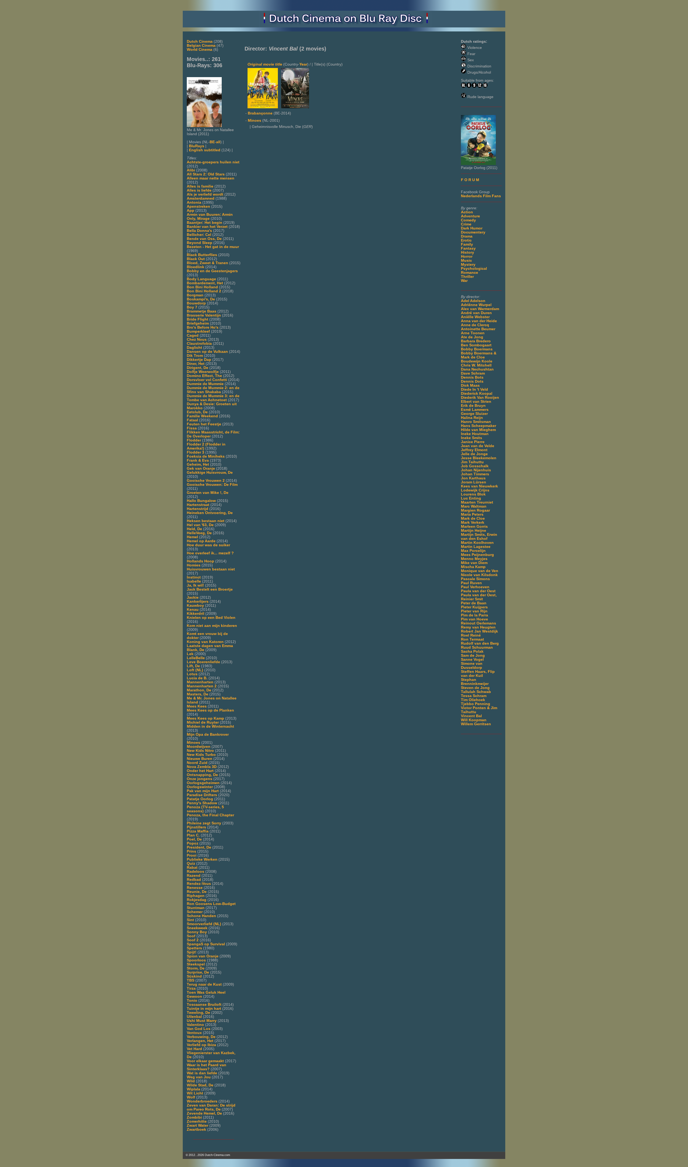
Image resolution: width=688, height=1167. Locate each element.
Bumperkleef (198, 331)
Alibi (191, 170)
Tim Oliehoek (473, 700)
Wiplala (193, 1089)
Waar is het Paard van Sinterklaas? (206, 1067)
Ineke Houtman (475, 434)
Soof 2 (193, 940)
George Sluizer (474, 414)
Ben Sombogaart (476, 345)
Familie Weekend (202, 416)
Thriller (467, 277)
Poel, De (194, 839)
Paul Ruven (471, 583)
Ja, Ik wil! (195, 585)
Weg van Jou (199, 1077)
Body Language (201, 279)
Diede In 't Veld (474, 389)
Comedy (468, 220)
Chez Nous (197, 339)
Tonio (192, 1001)
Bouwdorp (196, 303)
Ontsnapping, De (202, 775)
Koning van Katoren (205, 642)
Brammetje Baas (201, 311)
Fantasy (468, 248)
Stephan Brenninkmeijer (475, 682)
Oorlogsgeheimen (203, 783)
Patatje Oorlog (200, 799)
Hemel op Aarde (201, 541)
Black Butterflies (202, 255)
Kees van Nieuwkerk (479, 486)
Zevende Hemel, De (204, 1113)
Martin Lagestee (475, 547)
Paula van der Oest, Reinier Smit (479, 597)
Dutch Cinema (200, 42)
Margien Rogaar (475, 510)
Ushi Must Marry (202, 1021)
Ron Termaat (472, 639)
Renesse (195, 888)
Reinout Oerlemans (478, 623)
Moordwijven (198, 747)
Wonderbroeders (202, 1101)
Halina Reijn (472, 418)
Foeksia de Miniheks (206, 456)
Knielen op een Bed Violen (211, 618)
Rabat (192, 868)
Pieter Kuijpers (474, 607)
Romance (469, 273)
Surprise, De (198, 972)
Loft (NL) (195, 670)
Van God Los (198, 1029)
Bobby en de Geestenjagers (212, 271)
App (190, 211)
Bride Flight (197, 319)
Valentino (195, 1025)
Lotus (192, 674)
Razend (193, 876)
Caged (193, 335)
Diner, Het (196, 364)
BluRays (196, 146)
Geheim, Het (198, 464)
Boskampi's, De (201, 299)
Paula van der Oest (478, 591)
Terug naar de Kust (204, 984)
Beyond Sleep (199, 243)
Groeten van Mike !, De (207, 493)
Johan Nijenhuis (476, 470)
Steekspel (196, 964)
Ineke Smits (471, 438)
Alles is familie (200, 186)
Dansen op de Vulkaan (207, 352)
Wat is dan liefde (202, 1073)
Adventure (470, 216)
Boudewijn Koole (476, 361)
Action (467, 212)
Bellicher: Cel (199, 235)
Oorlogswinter (200, 787)
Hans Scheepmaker (478, 426)
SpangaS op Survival (206, 944)
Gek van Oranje (201, 468)
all (218, 142)
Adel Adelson (473, 301)
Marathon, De (199, 690)
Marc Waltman (473, 506)
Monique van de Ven (479, 571)
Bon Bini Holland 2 (204, 291)
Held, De (194, 529)
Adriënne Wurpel (476, 305)
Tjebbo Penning (475, 704)
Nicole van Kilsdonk (479, 575)
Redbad (194, 880)
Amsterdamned (200, 198)
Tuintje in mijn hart (204, 1009)
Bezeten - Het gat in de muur (213, 247)
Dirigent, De (197, 368)
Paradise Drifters (202, 795)
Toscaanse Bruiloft (204, 1005)
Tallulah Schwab (476, 692)
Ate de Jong (472, 337)
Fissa (192, 428)
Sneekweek (197, 928)
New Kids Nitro (200, 751)
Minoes (193, 743)
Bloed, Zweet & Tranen (207, 263)
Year (303, 64)
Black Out (196, 259)
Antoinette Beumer (478, 329)
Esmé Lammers (475, 410)
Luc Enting (471, 498)
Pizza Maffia (198, 831)
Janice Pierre (473, 442)
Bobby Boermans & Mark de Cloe (478, 355)
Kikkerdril (195, 614)
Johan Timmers (475, 474)
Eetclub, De (197, 412)
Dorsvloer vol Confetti (207, 380)
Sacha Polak (472, 651)
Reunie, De (197, 892)
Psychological (474, 269)
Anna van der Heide (479, 321)
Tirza (191, 988)
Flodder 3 (195, 452)
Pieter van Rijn (474, 611)
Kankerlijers (198, 601)
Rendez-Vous (199, 884)
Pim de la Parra (474, 615)
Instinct (194, 577)
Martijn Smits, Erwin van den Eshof (479, 537)
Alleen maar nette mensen (210, 178)
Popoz (192, 843)
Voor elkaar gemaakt (205, 1061)
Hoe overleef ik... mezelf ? (210, 553)
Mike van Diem (474, 563)
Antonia (194, 202)
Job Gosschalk (475, 466)
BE (212, 142)
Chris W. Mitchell (476, 365)
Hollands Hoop (200, 561)
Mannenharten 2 (202, 686)
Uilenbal (194, 1017)
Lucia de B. (197, 678)
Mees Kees (197, 706)
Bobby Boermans (477, 349)
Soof (191, 936)
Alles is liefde (199, 190)
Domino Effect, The (204, 376)
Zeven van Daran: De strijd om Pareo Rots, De (211, 1107)
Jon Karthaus (473, 478)
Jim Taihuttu (472, 462)
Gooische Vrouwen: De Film (212, 485)
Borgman (195, 295)
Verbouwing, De (201, 1037)
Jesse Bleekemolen (478, 458)
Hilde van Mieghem (478, 430)
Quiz (191, 863)
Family (467, 244)
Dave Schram (473, 373)
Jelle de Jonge (474, 454)
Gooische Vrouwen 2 (206, 481)
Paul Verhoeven (475, 587)
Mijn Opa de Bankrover (208, 734)
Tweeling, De (198, 1013)
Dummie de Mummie (205, 384)
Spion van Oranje (202, 956)
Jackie (193, 597)
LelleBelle (196, 658)
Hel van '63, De (200, 525)
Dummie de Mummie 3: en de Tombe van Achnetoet (213, 398)
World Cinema (199, 50)
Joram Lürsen (473, 482)
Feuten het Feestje (204, 424)
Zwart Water (197, 1125)
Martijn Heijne (473, 531)
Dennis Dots (472, 381)
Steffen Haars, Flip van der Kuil (478, 674)
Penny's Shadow (202, 803)
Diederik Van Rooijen (480, 398)
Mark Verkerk (472, 522)
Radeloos (195, 872)
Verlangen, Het (200, 1041)
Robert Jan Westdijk (479, 631)
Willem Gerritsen (476, 724)
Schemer (195, 912)
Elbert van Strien (476, 402)
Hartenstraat (198, 505)
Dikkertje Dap (199, 360)
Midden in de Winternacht (210, 726)
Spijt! (191, 952)
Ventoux (194, 1033)
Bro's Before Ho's (202, 327)
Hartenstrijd (197, 509)
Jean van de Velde (477, 446)
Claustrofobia (199, 344)
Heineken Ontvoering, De (210, 513)
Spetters (194, 948)
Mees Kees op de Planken (210, 710)
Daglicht (194, 348)
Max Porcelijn (473, 551)
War (464, 281)
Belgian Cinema (201, 46)
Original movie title (265, 64)
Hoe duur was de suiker (208, 545)
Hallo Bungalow (201, 501)
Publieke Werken (202, 859)
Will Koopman (473, 720)
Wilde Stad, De (200, 1085)
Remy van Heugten (478, 627)
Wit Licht (195, 1093)
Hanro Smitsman (476, 422)
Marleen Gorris (474, 527)
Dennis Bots (472, 377)
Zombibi (194, 1117)
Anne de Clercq (475, 325)
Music (466, 260)
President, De (199, 847)
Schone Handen (201, 916)
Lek (190, 654)
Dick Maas (470, 385)
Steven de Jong (475, 688)
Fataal (192, 420)
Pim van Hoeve (474, 619)
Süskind (194, 976)
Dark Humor (471, 228)
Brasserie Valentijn (204, 315)
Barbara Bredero (476, 341)
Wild (191, 1081)
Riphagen (196, 896)
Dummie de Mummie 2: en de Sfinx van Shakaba (213, 390)
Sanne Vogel (472, 660)
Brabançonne (260, 113)
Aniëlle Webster (475, 317)
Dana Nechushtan (477, 369)
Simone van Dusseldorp (471, 666)
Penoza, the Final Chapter (210, 815)
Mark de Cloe (473, 518)
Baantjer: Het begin (204, 223)
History (467, 252)
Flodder (194, 440)
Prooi (191, 855)
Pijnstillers (196, 827)
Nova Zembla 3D (202, 767)
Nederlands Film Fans (481, 196)
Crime (466, 224)
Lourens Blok (473, 494)
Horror (466, 256)
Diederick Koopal (476, 394)
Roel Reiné (471, 635)
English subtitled (204, 150)
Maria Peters (472, 514)
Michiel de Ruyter (203, 722)
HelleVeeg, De (199, 533)
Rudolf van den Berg (480, 643)
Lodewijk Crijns (475, 490)
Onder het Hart (200, 771)
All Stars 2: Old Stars (206, 174)
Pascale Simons (475, 579)
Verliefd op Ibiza (201, 1045)
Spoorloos (196, 960)
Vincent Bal (471, 716)
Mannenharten (200, 682)
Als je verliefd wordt (205, 194)
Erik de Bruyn (473, 406)
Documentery (473, 232)
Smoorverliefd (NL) (204, 924)
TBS (190, 980)
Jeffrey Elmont (474, 450)
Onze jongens (199, 779)
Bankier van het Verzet (207, 227)
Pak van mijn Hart (203, 791)
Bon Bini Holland (202, 287)
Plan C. (193, 835)
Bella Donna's (199, 231)
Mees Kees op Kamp (205, 718)
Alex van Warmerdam (480, 309)
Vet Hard (194, 1049)
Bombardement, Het (205, 283)
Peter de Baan (473, 603)
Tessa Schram (473, 696)
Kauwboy (195, 606)
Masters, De (197, 694)
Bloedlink (195, 267)
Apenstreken (198, 206)
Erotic (466, 240)
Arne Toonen (473, 333)
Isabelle (194, 581)
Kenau (193, 610)
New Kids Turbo (201, 755)
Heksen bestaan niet (205, 521)
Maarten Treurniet (477, 502)
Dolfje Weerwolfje (203, 372)
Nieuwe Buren (199, 759)
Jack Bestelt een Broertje (210, 589)
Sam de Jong (473, 655)
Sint (190, 920)
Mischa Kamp (473, 567)
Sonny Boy (197, 932)
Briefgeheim (198, 323)
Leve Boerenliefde (203, 662)
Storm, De (196, 968)
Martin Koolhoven (477, 543)
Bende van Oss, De (204, 239)
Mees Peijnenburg (477, 555)
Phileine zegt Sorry (204, 823)
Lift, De (193, 666)
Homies (193, 565)
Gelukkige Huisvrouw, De (210, 473)
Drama (466, 236)
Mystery (468, 265)
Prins (191, 851)
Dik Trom (195, 356)
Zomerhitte (197, 1121)
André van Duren (476, 313)
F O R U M (470, 180)
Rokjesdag (196, 900)
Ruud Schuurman (477, 647)
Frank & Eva (198, 460)
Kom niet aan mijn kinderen (212, 626)
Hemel (192, 537)
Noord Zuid (197, 763)
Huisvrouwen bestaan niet (211, 569)
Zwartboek (196, 1129)
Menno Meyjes (474, 559)
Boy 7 (192, 307)
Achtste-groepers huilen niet (213, 162)
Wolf (191, 1097)
